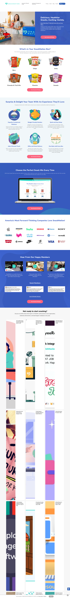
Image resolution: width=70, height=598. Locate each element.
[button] (68, 589)
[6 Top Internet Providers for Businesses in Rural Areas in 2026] (35, 546)
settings (45, 596)
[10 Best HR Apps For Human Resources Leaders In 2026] (54, 546)
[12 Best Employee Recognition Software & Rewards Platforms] (35, 455)
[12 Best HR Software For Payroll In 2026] (54, 455)
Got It (51, 596)
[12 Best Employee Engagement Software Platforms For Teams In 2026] (15, 546)
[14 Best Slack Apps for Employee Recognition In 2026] (54, 364)
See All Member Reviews (35, 296)
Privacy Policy (40, 596)
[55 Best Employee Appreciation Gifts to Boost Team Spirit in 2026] (35, 364)
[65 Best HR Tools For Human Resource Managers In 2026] (15, 455)
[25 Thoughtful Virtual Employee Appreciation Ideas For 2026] (15, 364)
